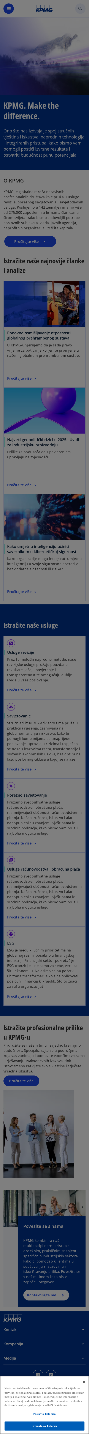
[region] (44, 1405)
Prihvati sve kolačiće (45, 1426)
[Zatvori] (84, 1382)
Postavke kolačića (44, 1413)
